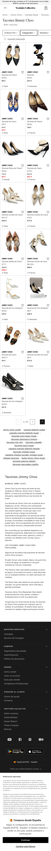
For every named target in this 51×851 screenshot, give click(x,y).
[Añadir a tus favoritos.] (22, 72)
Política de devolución (14, 658)
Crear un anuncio (12, 675)
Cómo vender (10, 671)
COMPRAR (8, 646)
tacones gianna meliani (24, 461)
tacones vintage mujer (24, 451)
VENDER (7, 667)
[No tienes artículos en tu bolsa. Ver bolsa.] (46, 8)
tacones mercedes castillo (25, 464)
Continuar (25, 840)
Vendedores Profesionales (16, 683)
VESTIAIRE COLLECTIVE (15, 709)
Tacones (45, 14)
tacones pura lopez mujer (24, 436)
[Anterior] (18, 421)
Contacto (8, 700)
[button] (46, 8)
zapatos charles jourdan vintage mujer (24, 454)
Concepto (8, 634)
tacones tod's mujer (24, 445)
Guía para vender (12, 679)
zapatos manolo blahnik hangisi (24, 448)
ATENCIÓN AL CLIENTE (14, 692)
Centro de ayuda (11, 696)
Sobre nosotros (11, 713)
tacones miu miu (15, 442)
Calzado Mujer (31, 14)
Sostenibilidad (10, 717)
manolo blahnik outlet (34, 429)
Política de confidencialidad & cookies (24, 769)
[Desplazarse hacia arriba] (42, 421)
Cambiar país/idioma (25, 846)
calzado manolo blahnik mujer (24, 433)
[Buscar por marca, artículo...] (5, 8)
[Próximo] (32, 421)
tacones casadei (34, 442)
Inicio (4, 14)
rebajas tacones (11, 458)
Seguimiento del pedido (15, 650)
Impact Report (10, 721)
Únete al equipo (11, 725)
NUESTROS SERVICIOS (14, 629)
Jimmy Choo (16, 14)
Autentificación (11, 654)
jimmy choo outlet (12, 429)
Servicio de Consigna (14, 637)
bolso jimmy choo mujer (33, 458)
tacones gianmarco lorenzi (24, 439)
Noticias (8, 729)
